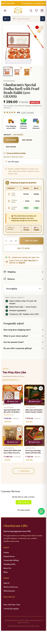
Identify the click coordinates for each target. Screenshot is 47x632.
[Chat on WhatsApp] (41, 511)
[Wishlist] (36, 11)
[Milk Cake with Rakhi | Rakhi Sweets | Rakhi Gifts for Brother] (34, 395)
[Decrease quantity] (6, 240)
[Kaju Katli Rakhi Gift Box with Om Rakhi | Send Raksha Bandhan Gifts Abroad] (13, 395)
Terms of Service (11, 587)
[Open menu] (5, 11)
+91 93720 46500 (11, 609)
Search (6, 583)
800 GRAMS (11, 147)
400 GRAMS (27, 140)
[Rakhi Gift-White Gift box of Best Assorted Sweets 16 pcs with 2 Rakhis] (13, 435)
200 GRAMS (11, 140)
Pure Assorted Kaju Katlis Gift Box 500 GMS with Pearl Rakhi (34, 451)
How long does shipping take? (23, 329)
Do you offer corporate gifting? (23, 348)
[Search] (31, 11)
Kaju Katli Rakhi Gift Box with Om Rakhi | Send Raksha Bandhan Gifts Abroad (12, 411)
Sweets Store (9, 556)
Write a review (23, 502)
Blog (5, 572)
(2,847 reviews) (27, 112)
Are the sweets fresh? (23, 342)
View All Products (10, 380)
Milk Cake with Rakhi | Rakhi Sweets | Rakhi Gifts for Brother (34, 411)
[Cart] (42, 11)
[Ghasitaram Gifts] (18, 11)
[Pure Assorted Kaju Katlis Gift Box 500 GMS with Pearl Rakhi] (34, 435)
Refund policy (9, 591)
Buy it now (24, 248)
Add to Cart (14, 401)
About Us (7, 568)
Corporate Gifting (11, 560)
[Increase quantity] (15, 240)
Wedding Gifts (9, 564)
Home (6, 552)
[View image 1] (8, 71)
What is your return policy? (23, 335)
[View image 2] (18, 71)
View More (24, 471)
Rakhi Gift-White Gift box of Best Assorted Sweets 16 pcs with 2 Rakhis (12, 451)
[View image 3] (28, 71)
